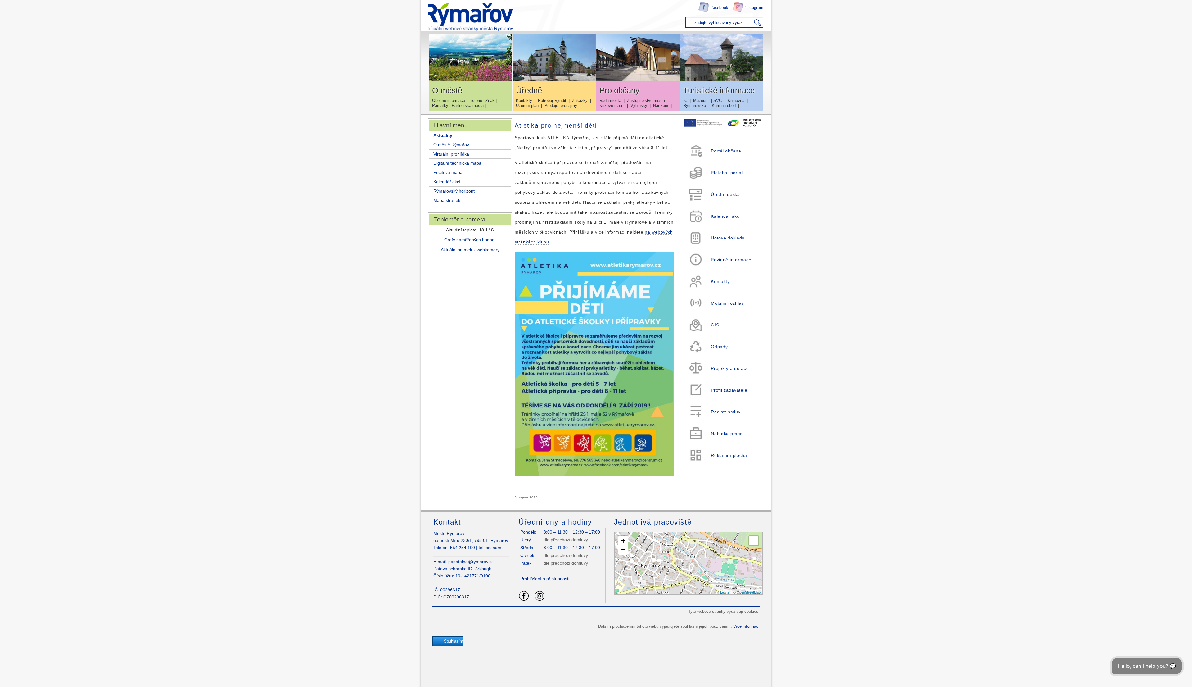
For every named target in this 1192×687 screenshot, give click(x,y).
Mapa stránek (446, 200)
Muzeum (701, 100)
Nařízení (660, 105)
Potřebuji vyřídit (552, 100)
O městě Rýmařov (451, 144)
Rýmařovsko (694, 105)
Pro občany (619, 90)
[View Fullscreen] (753, 540)
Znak (489, 100)
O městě (447, 90)
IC (685, 100)
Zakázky (580, 100)
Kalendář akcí (446, 181)
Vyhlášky (638, 105)
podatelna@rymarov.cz (471, 561)
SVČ (717, 100)
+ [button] (623, 540)
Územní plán (527, 105)
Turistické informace (719, 90)
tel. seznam (490, 547)
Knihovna (736, 100)
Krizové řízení (612, 105)
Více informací (746, 626)
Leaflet (725, 591)
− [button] (623, 550)
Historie (475, 100)
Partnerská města (468, 105)
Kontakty (524, 100)
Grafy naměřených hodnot (470, 239)
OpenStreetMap (749, 591)
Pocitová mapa (448, 172)
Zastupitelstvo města (646, 100)
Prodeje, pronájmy (560, 105)
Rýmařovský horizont (454, 191)
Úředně (529, 90)
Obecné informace (448, 100)
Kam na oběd (724, 105)
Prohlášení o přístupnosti (544, 578)
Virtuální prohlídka (451, 154)
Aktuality (442, 135)
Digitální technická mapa (457, 163)
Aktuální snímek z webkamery (470, 249)
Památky (440, 105)
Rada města (610, 100)
